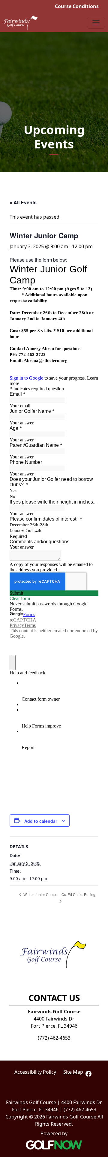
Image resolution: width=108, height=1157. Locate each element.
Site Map (73, 1072)
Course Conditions (77, 6)
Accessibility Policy (35, 1072)
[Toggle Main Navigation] (96, 23)
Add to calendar (40, 821)
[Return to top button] (100, 914)
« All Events (23, 202)
